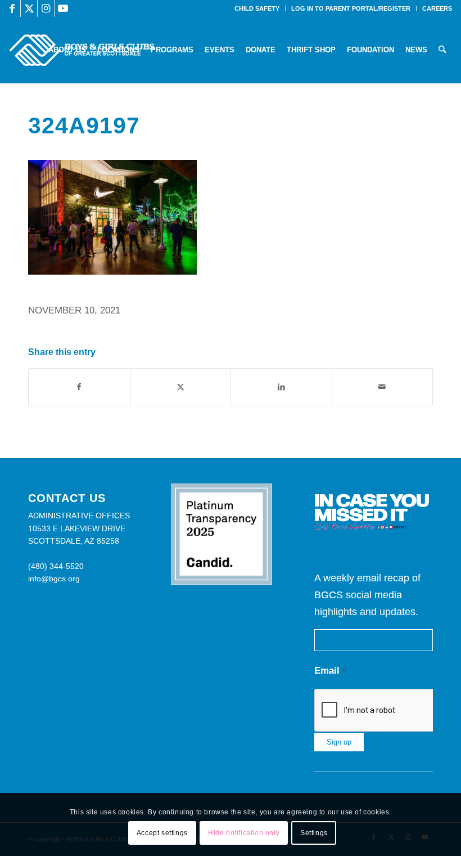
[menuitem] (257, 8)
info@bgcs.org (54, 578)
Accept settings (162, 833)
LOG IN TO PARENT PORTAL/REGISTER (350, 8)
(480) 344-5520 (56, 566)
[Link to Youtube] (63, 8)
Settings (314, 833)
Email (329, 670)
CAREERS (437, 8)
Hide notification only (243, 833)
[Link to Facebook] (12, 8)
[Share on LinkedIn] (281, 387)
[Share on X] (180, 387)
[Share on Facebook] (79, 387)
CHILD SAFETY (256, 8)
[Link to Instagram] (46, 8)
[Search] (442, 50)
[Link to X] (29, 8)
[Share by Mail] (382, 387)
